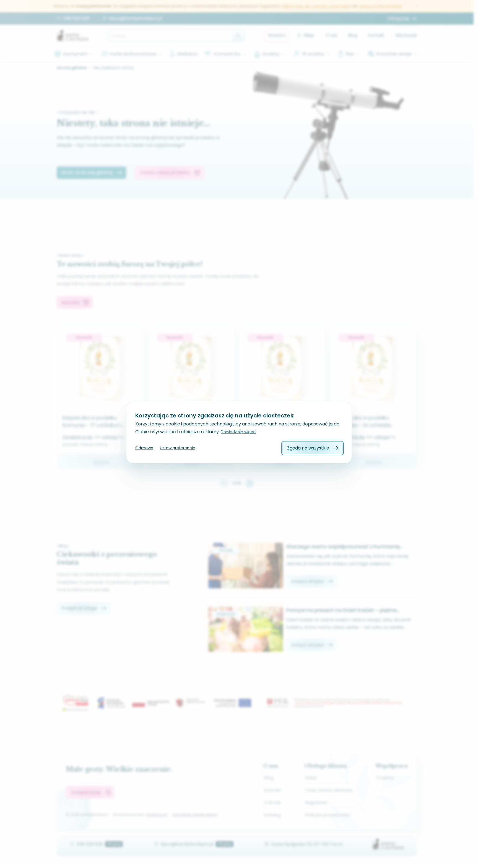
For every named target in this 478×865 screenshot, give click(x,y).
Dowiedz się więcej (238, 432)
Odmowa (144, 448)
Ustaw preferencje (177, 448)
